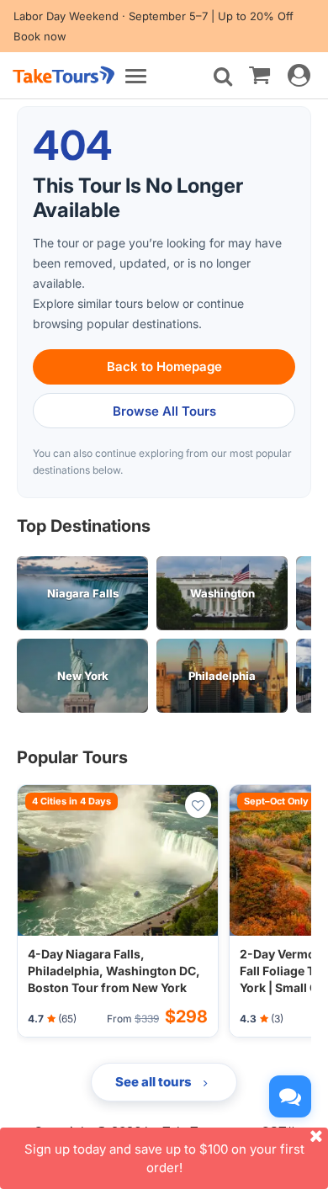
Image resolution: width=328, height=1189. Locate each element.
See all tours (154, 1082)
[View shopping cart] (259, 74)
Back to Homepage (164, 366)
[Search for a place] (223, 77)
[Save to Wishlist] (198, 805)
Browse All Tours (164, 411)
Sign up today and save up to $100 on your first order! (164, 1158)
